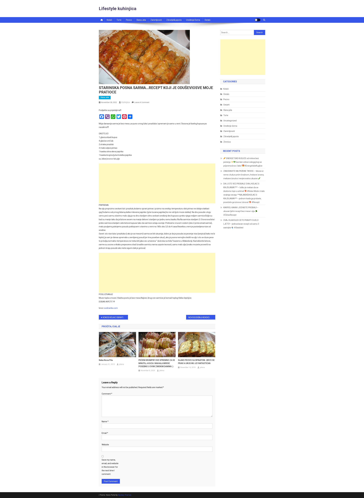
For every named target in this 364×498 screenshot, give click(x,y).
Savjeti (226, 105)
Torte (119, 20)
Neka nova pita (106, 360)
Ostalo (207, 20)
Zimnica (227, 142)
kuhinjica (125, 102)
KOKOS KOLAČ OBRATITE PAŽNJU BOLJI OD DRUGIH (115, 317)
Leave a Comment (141, 102)
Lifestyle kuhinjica (117, 8)
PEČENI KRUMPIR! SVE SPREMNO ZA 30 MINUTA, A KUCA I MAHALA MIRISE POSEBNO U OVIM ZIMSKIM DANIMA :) (156, 363)
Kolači (109, 20)
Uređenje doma (193, 20)
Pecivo (129, 20)
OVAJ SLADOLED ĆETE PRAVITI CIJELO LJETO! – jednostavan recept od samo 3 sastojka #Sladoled (241, 224)
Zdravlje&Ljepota (231, 136)
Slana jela (141, 20)
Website (105, 444)
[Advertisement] (157, 183)
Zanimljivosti (156, 20)
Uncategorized (230, 120)
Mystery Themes (124, 495)
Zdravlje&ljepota (174, 20)
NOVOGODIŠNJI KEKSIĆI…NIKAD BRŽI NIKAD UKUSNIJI (201, 317)
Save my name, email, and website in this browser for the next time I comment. (110, 467)
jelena (121, 364)
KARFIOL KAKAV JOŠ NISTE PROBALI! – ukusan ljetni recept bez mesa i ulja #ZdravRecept (240, 211)
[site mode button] (257, 20)
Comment (107, 394)
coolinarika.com (111, 308)
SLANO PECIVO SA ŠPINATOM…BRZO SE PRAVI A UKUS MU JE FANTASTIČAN (196, 361)
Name (105, 421)
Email (105, 433)
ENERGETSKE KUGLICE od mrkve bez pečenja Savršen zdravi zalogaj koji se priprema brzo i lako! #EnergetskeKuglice (242, 162)
